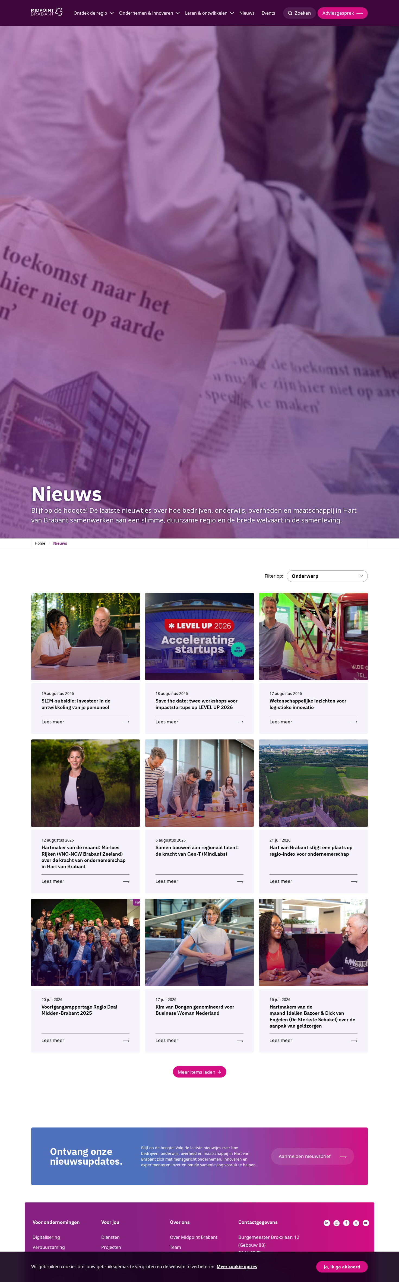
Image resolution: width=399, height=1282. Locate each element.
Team (175, 1247)
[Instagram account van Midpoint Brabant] (336, 1224)
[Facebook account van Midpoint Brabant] (346, 1224)
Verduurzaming (49, 1247)
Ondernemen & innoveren (146, 13)
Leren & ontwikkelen (206, 13)
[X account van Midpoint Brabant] (356, 1224)
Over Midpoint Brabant (193, 1237)
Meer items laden (197, 1072)
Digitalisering (46, 1237)
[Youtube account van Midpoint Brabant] (366, 1224)
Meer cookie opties (237, 1267)
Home (40, 543)
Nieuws (247, 13)
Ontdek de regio (90, 13)
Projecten (111, 1247)
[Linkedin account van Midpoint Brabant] (327, 1224)
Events (268, 13)
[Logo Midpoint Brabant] (46, 13)
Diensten (110, 1237)
